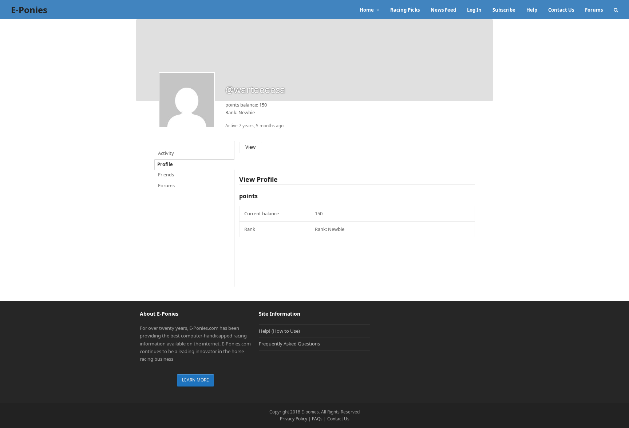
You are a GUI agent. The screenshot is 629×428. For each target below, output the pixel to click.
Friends (166, 174)
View (250, 147)
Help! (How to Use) (279, 331)
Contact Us (338, 419)
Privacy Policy (293, 419)
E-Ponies (29, 10)
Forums (166, 185)
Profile (165, 164)
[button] (616, 10)
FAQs (317, 419)
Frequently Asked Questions (289, 343)
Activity (166, 153)
